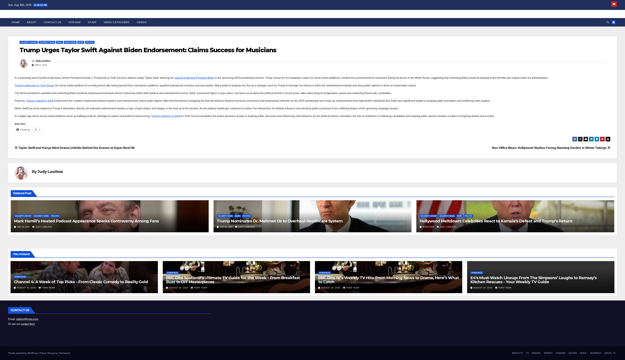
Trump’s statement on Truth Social (34, 85)
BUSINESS (595, 353)
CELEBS (572, 353)
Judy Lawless (42, 60)
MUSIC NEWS (70, 42)
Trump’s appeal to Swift (39, 100)
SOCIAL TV (610, 353)
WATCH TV (517, 353)
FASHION (560, 353)
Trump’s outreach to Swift (165, 116)
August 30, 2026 (26, 288)
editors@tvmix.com (27, 319)
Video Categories (117, 22)
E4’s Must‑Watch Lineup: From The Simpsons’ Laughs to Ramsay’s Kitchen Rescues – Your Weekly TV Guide (533, 279)
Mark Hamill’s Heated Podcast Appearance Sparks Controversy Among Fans (86, 221)
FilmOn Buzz (20, 277)
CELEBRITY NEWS (47, 42)
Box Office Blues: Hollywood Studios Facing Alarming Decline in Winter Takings (549, 147)
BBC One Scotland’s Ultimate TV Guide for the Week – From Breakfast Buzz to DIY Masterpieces (233, 279)
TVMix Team (48, 288)
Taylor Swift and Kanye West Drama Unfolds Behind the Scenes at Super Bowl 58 (76, 147)
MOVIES (536, 353)
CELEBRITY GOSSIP (29, 42)
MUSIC (59, 42)
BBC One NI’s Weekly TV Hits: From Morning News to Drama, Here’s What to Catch (388, 279)
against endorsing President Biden (194, 77)
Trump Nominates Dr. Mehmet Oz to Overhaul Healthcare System (279, 221)
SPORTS (548, 353)
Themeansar (64, 353)
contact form (28, 324)
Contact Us (52, 22)
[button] (607, 22)
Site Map (75, 22)
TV (527, 353)
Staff (92, 22)
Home (16, 22)
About (31, 22)
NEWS (80, 42)
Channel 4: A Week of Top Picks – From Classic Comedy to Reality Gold (81, 281)
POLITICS (90, 42)
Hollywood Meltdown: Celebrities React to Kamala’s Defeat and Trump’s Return (496, 221)
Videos (142, 22)
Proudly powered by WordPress (23, 353)
